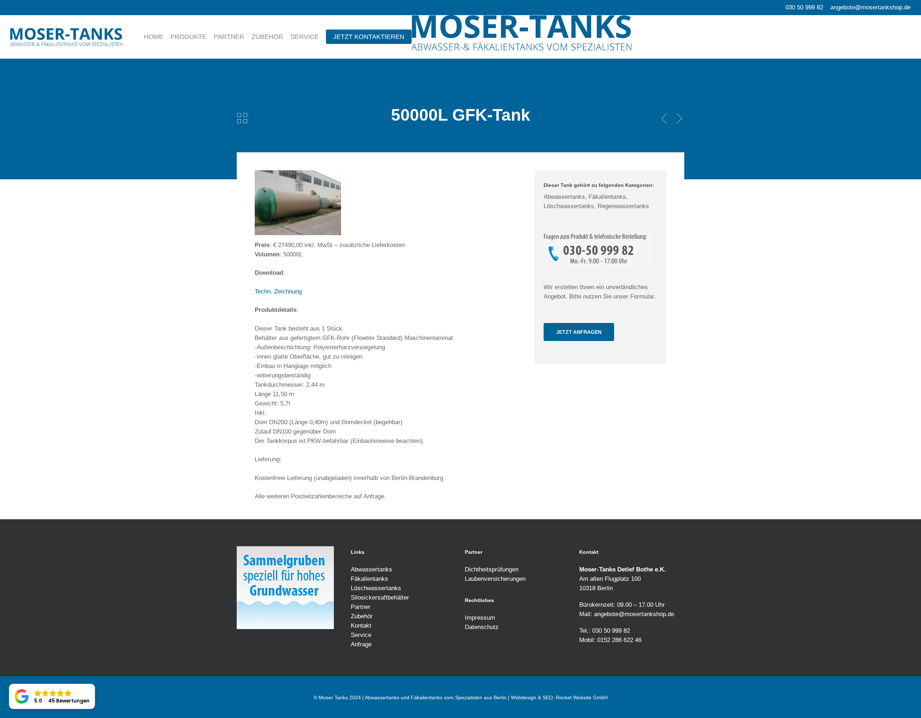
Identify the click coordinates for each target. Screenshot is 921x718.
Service (361, 635)
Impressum (480, 617)
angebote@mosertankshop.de (634, 614)
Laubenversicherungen (495, 578)
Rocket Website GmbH (582, 697)
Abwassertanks (371, 569)
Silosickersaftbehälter (380, 597)
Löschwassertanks (376, 588)
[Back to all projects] (242, 118)
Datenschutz (482, 627)
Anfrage (361, 644)
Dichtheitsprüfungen (491, 569)
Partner (361, 606)
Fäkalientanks (369, 578)
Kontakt (361, 625)
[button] (579, 332)
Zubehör (362, 616)
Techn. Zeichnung (278, 291)
